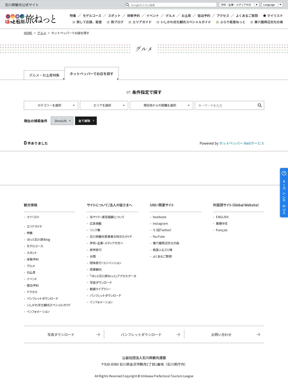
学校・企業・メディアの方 (236, 4)
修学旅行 (96, 250)
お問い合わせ (221, 334)
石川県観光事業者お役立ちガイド (111, 236)
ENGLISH (222, 217)
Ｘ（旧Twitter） (162, 230)
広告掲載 (96, 223)
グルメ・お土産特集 (44, 75)
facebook (159, 217)
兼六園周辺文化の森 (268, 22)
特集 (73, 15)
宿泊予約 (204, 15)
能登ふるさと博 (162, 250)
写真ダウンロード (101, 282)
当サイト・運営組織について (107, 217)
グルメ (170, 15)
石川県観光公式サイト (30, 19)
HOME (28, 33)
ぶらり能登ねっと (232, 22)
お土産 (186, 15)
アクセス (223, 15)
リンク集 (95, 230)
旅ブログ (117, 22)
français (221, 230)
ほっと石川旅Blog (38, 239)
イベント (152, 15)
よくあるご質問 (247, 15)
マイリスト (275, 15)
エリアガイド (142, 22)
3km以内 (60, 121)
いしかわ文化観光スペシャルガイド (186, 22)
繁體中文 (222, 223)
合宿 (93, 256)
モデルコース (92, 15)
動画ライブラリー (100, 289)
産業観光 (96, 269)
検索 (260, 105)
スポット (114, 15)
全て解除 (84, 121)
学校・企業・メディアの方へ (106, 243)
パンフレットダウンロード (42, 298)
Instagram (160, 223)
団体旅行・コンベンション (105, 263)
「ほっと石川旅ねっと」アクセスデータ (113, 276)
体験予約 (133, 15)
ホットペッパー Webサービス (241, 143)
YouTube (159, 236)
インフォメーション (38, 311)
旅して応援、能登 (89, 22)
